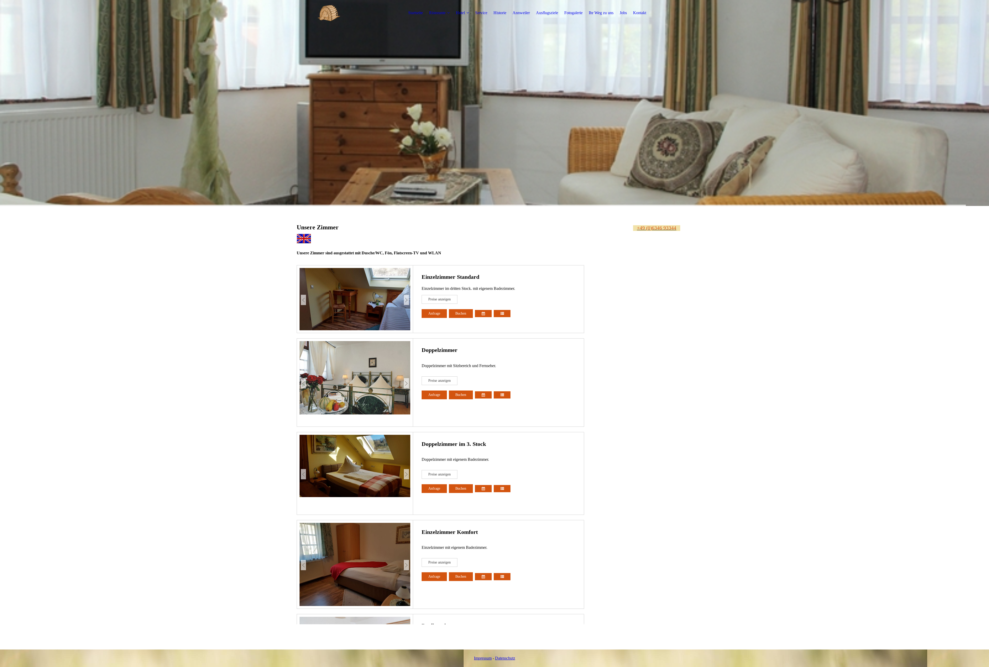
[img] (329, 13)
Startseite (415, 13)
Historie (499, 13)
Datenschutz (505, 658)
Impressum (483, 658)
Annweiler (521, 13)
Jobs (623, 13)
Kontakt (639, 13)
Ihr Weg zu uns (601, 13)
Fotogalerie (573, 13)
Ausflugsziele (547, 13)
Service (481, 13)
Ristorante (437, 13)
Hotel (460, 13)
